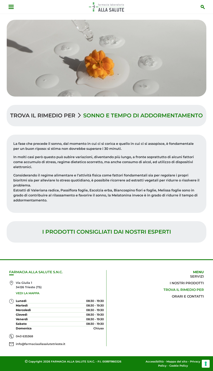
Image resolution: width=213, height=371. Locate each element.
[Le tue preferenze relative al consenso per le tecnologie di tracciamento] (206, 364)
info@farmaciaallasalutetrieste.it (40, 344)
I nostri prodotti (187, 283)
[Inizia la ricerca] (202, 7)
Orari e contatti (188, 296)
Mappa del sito (176, 361)
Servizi (197, 276)
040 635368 (24, 336)
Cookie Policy (178, 365)
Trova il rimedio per (42, 115)
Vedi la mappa (27, 293)
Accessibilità (155, 361)
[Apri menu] (11, 7)
